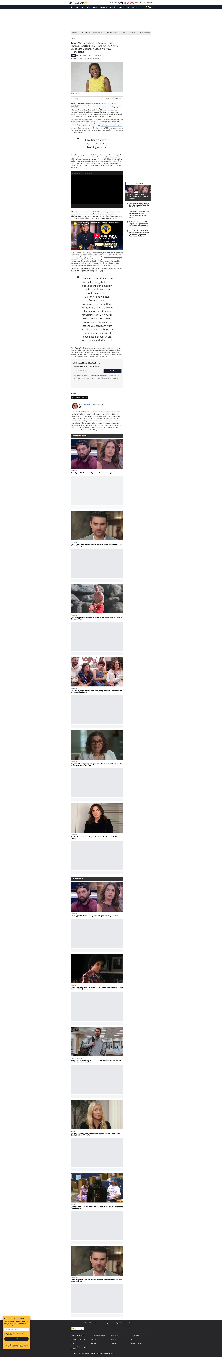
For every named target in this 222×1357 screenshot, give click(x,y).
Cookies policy (135, 1335)
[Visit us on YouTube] (128, 3)
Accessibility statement (78, 1339)
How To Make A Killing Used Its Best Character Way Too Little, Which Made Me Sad (139, 205)
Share (75, 98)
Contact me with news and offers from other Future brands (16, 1334)
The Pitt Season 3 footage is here (92, 33)
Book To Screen (124, 7)
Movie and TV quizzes (128, 33)
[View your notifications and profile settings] (144, 2)
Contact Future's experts (98, 1335)
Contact (93, 1343)
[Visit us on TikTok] (133, 3)
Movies (88, 7)
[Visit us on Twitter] (122, 3)
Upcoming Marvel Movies (147, 33)
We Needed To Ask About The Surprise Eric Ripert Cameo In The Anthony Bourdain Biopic (139, 223)
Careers (93, 1339)
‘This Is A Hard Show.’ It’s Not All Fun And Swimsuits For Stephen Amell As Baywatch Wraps (139, 214)
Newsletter (119, 98)
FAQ (132, 1339)
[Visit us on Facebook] (119, 3)
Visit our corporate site (136, 1323)
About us (113, 1339)
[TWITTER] (80, 407)
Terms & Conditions (11, 1346)
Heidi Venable (82, 55)
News (76, 7)
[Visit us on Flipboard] (131, 3)
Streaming (113, 7)
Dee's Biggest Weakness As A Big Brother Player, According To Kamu (139, 196)
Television (73, 38)
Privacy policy (115, 1335)
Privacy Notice (80, 377)
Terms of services (95, 375)
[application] (97, 189)
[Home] (71, 7)
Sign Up (17, 1338)
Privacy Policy (18, 1345)
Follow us (110, 98)
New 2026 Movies (112, 33)
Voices (95, 7)
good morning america (79, 398)
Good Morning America (111, 106)
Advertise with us (136, 1343)
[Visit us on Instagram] (125, 3)
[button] (150, 2)
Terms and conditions (77, 1335)
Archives (113, 1343)
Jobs (72, 1343)
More (134, 7)
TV (82, 7)
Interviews (103, 7)
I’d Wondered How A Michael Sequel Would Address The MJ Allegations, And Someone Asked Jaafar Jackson (139, 233)
